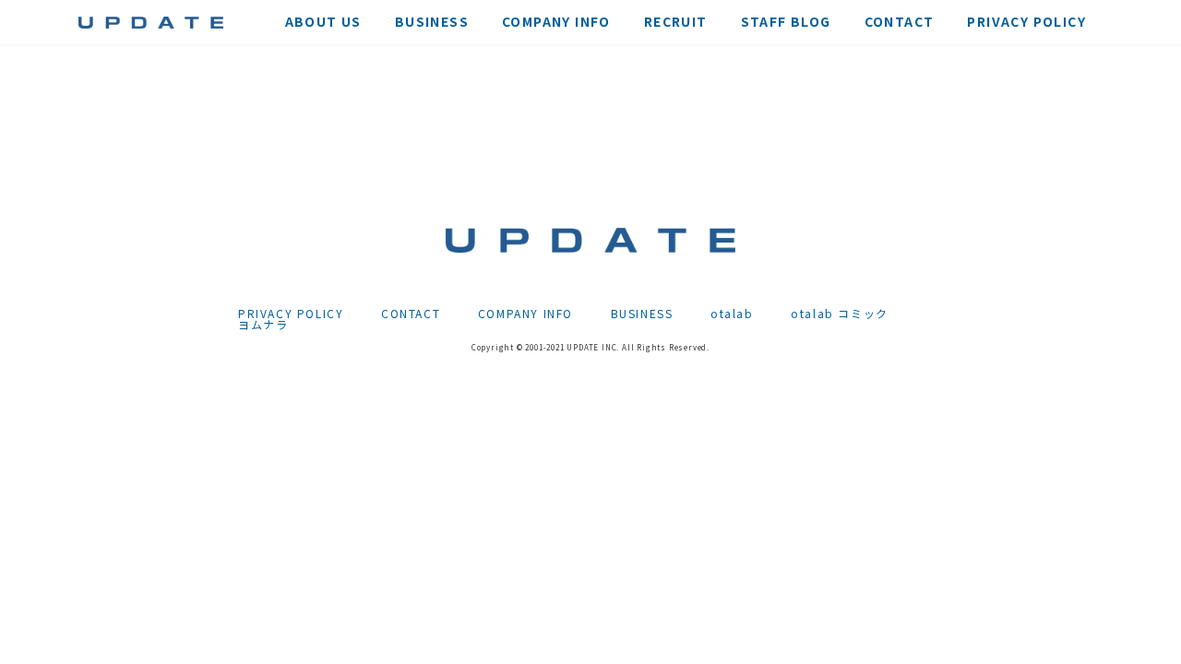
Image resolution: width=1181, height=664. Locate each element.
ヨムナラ (263, 324)
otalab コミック (840, 313)
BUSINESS (642, 313)
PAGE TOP (1137, 626)
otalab (732, 313)
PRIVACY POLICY (290, 313)
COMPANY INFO (525, 313)
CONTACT (410, 313)
